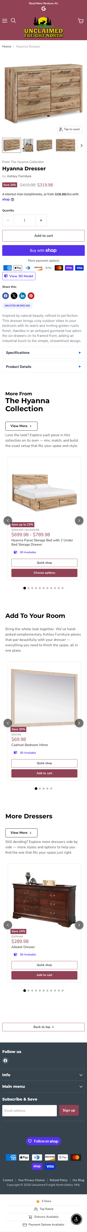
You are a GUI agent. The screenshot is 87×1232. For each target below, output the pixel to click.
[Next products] (79, 520)
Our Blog (78, 1180)
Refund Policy (59, 1180)
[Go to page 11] (63, 588)
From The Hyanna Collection (23, 162)
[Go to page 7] (47, 588)
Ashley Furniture (19, 176)
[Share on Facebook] (5, 295)
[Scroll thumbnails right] (80, 145)
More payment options (43, 261)
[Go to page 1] (24, 588)
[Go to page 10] (59, 588)
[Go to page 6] (44, 588)
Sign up (69, 1110)
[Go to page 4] (36, 588)
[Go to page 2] (28, 588)
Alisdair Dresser (23, 947)
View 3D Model (20, 276)
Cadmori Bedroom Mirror (29, 745)
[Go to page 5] (40, 588)
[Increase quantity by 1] (41, 220)
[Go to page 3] (32, 588)
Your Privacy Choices (31, 1180)
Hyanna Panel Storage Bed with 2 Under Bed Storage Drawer (42, 542)
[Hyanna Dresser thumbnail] (11, 145)
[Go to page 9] (55, 588)
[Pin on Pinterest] (31, 295)
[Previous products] (8, 520)
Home (6, 46)
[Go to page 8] (51, 588)
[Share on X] (14, 295)
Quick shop (44, 563)
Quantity (8, 210)
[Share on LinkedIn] (22, 295)
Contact (8, 1180)
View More (18, 426)
